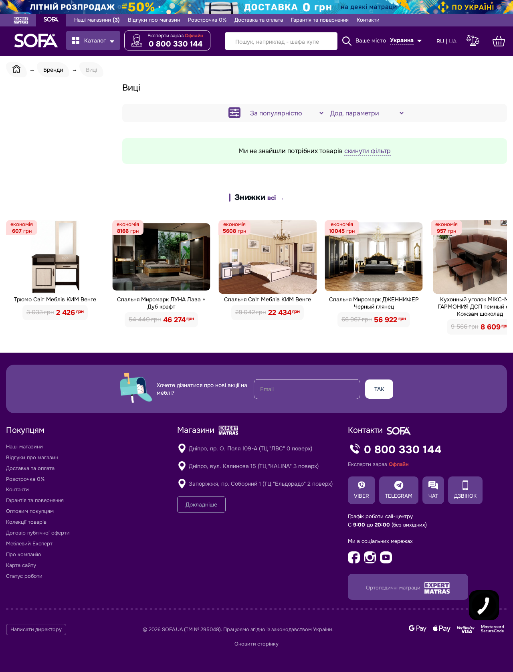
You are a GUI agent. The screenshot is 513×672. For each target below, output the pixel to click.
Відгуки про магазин (154, 20)
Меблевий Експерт (29, 543)
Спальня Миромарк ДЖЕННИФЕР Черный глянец (374, 303)
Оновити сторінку (256, 644)
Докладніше (201, 504)
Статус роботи (24, 576)
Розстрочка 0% (207, 20)
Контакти (368, 20)
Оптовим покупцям (30, 511)
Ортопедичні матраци (394, 587)
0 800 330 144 (175, 44)
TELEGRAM (398, 495)
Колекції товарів (26, 522)
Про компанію (23, 554)
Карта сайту (21, 565)
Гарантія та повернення (320, 20)
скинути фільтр (367, 151)
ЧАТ (433, 495)
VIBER (361, 495)
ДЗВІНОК (465, 495)
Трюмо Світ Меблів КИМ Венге (55, 299)
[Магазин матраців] (21, 21)
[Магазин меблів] (51, 20)
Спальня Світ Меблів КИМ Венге (267, 299)
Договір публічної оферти (38, 532)
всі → (275, 198)
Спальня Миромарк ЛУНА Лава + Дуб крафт (161, 303)
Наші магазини (97, 20)
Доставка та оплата (258, 20)
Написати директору (36, 629)
